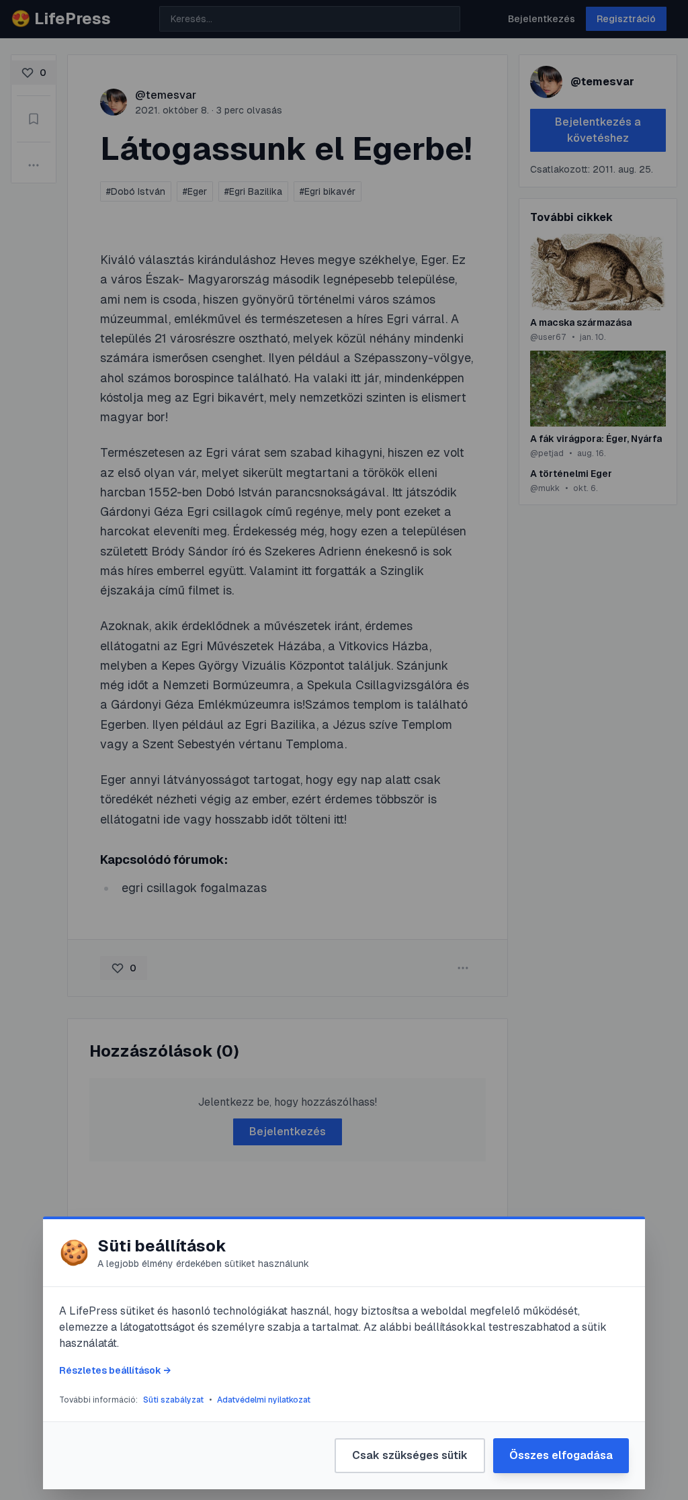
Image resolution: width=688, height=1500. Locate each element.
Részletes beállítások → (115, 1370)
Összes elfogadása (561, 1455)
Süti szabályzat (173, 1400)
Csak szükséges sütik (410, 1455)
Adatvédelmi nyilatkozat (263, 1400)
